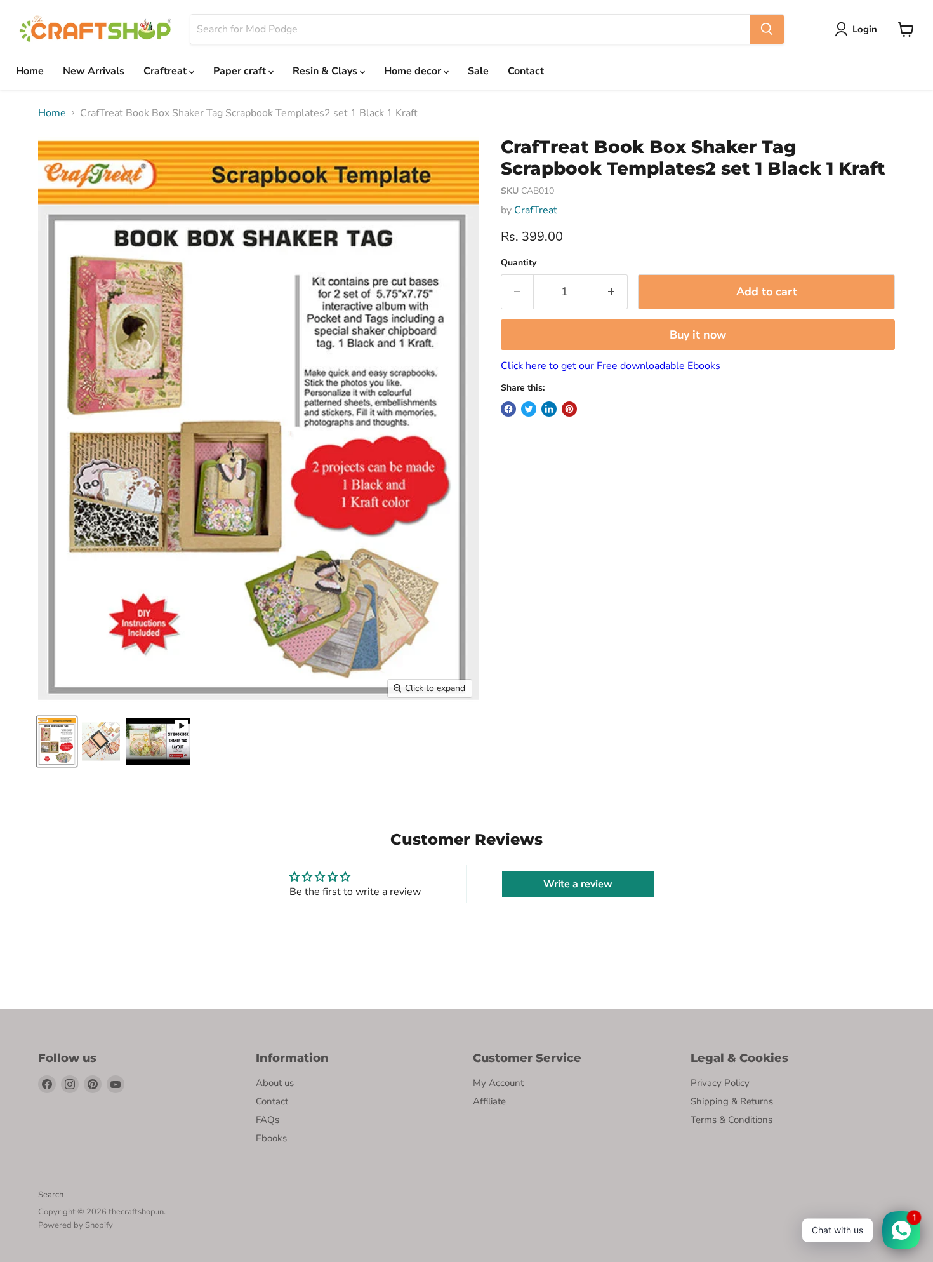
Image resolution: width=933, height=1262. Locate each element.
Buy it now (698, 334)
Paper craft (240, 71)
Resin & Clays (326, 71)
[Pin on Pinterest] (569, 409)
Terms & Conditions (731, 1119)
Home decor (414, 71)
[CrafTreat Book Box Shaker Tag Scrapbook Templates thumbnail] (57, 741)
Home (30, 71)
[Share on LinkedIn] (549, 409)
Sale (478, 71)
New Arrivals (93, 71)
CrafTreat (535, 210)
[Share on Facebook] (508, 409)
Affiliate (489, 1101)
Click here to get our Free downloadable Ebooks (610, 366)
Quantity (518, 263)
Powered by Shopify (75, 1225)
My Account (498, 1083)
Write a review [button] (577, 884)
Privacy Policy (720, 1083)
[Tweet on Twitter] (528, 409)
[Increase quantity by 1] (611, 291)
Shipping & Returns (732, 1101)
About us (275, 1083)
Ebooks (271, 1138)
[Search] (767, 29)
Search (50, 1194)
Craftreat (166, 71)
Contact (526, 71)
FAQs (267, 1119)
